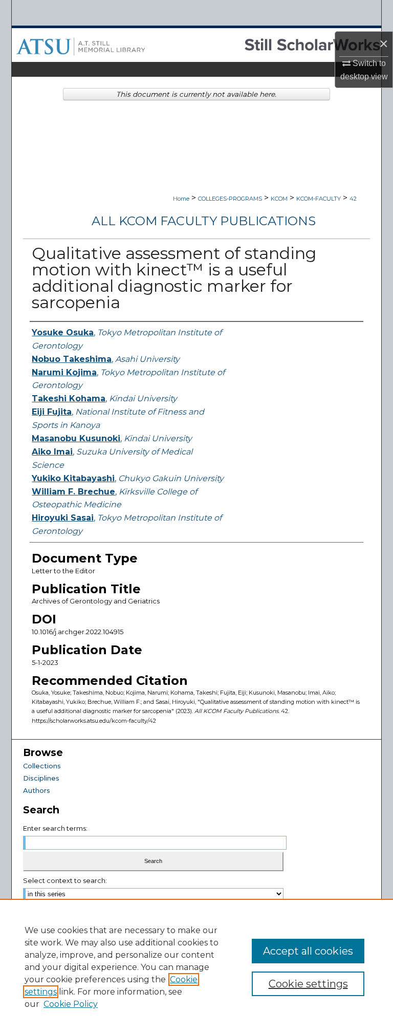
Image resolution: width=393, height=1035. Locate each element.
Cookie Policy (70, 1004)
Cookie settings (308, 984)
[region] (196, 967)
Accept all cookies (308, 951)
